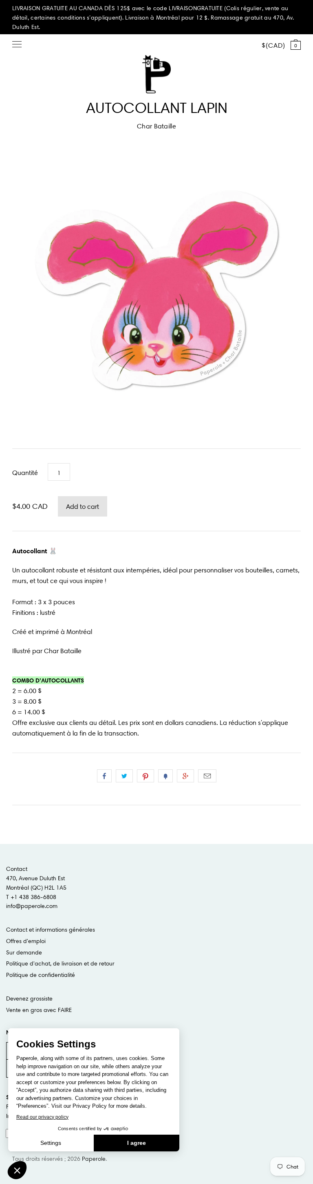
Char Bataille (156, 126)
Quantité (25, 472)
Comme (104, 775)
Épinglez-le (145, 775)
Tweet (124, 775)
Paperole (94, 1158)
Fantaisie (165, 775)
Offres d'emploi (26, 941)
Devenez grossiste (29, 998)
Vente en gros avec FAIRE (39, 1010)
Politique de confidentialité (40, 975)
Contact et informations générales (50, 929)
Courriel (207, 775)
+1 (185, 775)
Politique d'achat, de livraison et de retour (60, 963)
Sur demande (24, 952)
